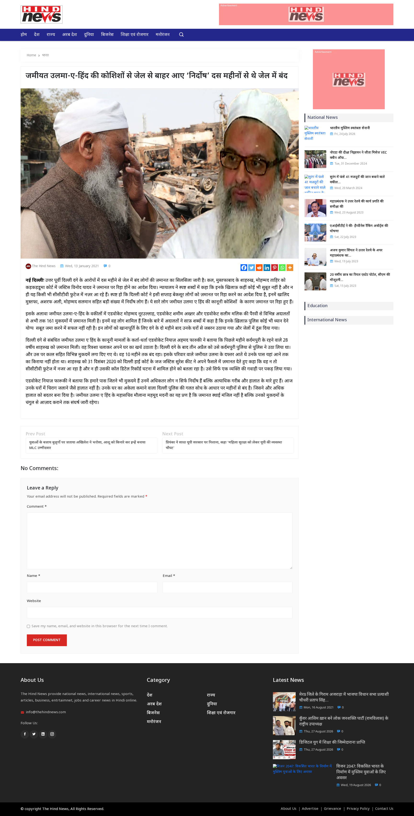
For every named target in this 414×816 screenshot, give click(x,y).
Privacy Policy (358, 809)
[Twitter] (251, 267)
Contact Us (384, 809)
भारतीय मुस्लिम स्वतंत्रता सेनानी (350, 128)
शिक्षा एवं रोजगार (135, 35)
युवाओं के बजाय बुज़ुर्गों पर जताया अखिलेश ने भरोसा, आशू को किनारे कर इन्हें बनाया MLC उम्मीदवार (87, 445)
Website (34, 601)
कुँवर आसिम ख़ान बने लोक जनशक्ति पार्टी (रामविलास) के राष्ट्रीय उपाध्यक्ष (343, 721)
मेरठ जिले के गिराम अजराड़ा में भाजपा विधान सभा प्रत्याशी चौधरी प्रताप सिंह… (344, 697)
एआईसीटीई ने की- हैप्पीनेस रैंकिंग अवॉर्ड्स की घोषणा (359, 229)
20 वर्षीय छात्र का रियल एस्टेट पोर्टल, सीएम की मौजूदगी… (360, 277)
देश (37, 35)
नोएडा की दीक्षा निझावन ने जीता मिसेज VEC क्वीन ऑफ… (358, 155)
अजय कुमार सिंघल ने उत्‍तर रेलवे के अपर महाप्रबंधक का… (356, 253)
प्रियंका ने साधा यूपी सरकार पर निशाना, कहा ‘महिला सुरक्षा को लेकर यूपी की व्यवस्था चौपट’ (224, 445)
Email (169, 576)
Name (33, 576)
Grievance (332, 809)
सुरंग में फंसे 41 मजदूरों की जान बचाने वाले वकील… (357, 180)
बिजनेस (107, 35)
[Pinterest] (274, 267)
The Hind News (44, 266)
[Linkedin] (267, 267)
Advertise (310, 809)
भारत (45, 55)
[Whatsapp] (282, 267)
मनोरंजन (163, 35)
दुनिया (89, 35)
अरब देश (69, 35)
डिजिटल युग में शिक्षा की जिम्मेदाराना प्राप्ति (332, 742)
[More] (290, 267)
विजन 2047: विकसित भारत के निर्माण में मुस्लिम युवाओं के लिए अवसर (361, 772)
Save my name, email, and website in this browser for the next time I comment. (100, 626)
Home (31, 55)
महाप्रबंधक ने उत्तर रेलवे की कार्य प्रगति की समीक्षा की (357, 204)
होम (24, 35)
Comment (37, 507)
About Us (288, 809)
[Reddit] (259, 267)
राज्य (51, 35)
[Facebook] (244, 267)
